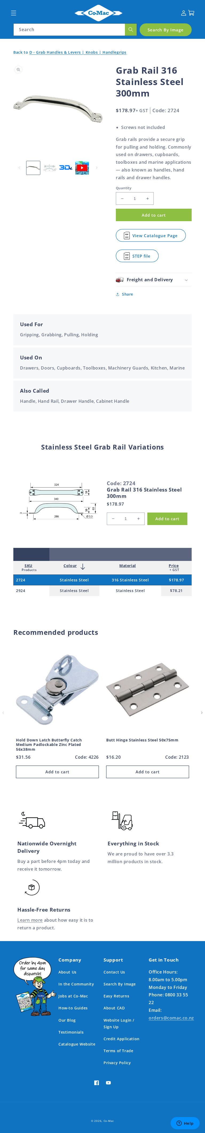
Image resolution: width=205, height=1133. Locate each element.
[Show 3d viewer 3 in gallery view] (66, 168)
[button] (13, 13)
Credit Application (122, 1038)
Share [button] (127, 294)
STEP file (144, 257)
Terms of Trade (118, 1050)
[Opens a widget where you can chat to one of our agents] (185, 1123)
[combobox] (75, 30)
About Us (67, 972)
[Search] (131, 30)
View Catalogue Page (155, 237)
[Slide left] (19, 168)
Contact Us (114, 972)
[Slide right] (96, 168)
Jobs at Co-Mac (73, 995)
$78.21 (176, 590)
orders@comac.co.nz (171, 1018)
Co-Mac (109, 1121)
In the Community (76, 984)
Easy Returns (116, 995)
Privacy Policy (117, 1062)
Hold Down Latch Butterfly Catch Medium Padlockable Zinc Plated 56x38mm (49, 745)
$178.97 (176, 579)
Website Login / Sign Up (119, 1023)
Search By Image (120, 984)
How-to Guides (73, 1007)
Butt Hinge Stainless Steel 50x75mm (142, 740)
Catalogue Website (76, 1044)
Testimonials (71, 1032)
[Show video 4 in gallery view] (82, 168)
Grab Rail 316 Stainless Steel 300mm (144, 493)
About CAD (114, 1007)
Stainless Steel (74, 579)
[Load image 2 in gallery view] (49, 168)
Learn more (30, 920)
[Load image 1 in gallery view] (33, 168)
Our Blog (67, 1020)
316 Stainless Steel (130, 579)
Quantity (123, 188)
